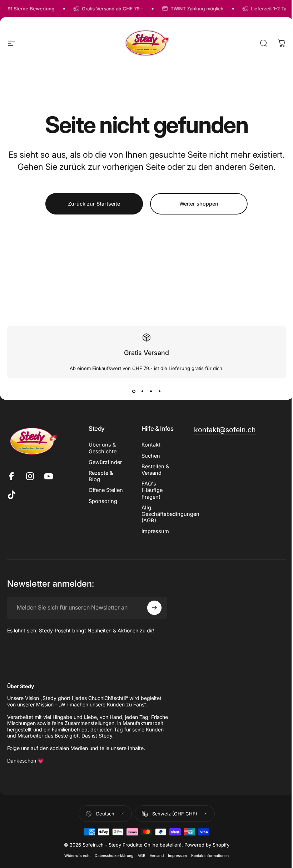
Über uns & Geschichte (102, 448)
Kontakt (150, 445)
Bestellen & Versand (155, 469)
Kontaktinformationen (210, 855)
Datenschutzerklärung (114, 855)
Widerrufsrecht (77, 855)
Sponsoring (103, 501)
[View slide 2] (142, 391)
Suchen (150, 456)
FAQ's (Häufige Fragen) (152, 490)
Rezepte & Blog (101, 476)
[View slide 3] (150, 391)
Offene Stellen (106, 490)
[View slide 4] (159, 391)
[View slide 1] (133, 391)
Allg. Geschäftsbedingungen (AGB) (170, 514)
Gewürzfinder (105, 462)
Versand (157, 855)
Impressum (155, 531)
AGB (141, 855)
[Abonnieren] (154, 608)
